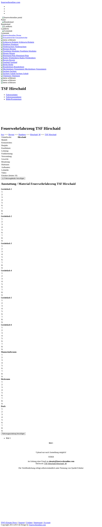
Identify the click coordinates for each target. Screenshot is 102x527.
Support (21, 523)
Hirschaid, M (35, 134)
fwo (2, 134)
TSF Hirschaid (50, 134)
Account (47, 523)
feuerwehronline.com (10, 2)
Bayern (11, 134)
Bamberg (22, 134)
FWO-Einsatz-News (9, 523)
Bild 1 (9, 438)
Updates (29, 523)
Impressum (38, 523)
